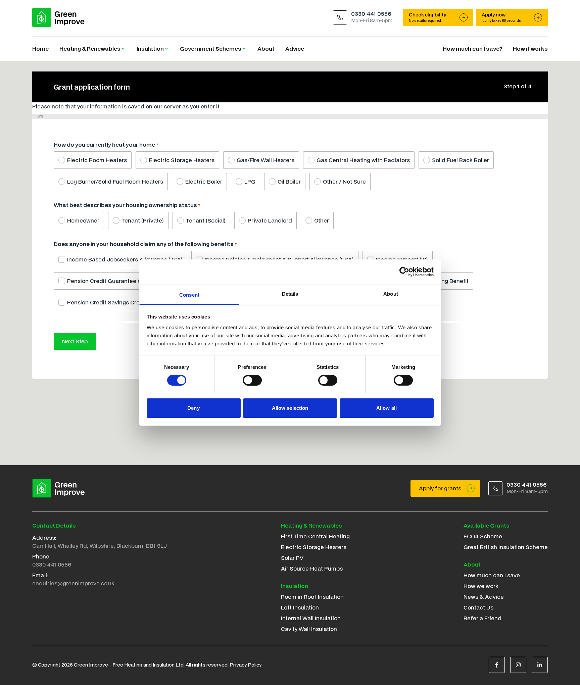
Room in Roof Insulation (312, 596)
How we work (481, 586)
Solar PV (292, 557)
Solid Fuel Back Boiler (460, 160)
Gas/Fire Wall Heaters (265, 160)
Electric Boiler (203, 181)
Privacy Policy (245, 665)
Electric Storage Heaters (181, 160)
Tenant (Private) (143, 220)
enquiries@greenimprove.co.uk (73, 583)
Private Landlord (270, 220)
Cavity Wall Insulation (309, 629)
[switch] (252, 380)
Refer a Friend (482, 618)
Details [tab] (290, 293)
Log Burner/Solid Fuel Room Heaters (115, 181)
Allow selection (290, 408)
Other (321, 220)
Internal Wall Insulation (311, 618)
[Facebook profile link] (497, 665)
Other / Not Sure (344, 181)
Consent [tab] (189, 294)
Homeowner (83, 220)
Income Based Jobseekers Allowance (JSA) (125, 259)
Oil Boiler (289, 181)
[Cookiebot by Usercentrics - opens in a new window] (404, 272)
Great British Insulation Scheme (506, 547)
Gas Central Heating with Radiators (363, 160)
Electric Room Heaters (97, 160)
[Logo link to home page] (58, 17)
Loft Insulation (300, 607)
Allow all (386, 408)
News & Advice (484, 596)
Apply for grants (440, 488)
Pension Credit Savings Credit (107, 302)
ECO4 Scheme (483, 536)
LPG (249, 181)
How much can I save (492, 575)
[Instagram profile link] (518, 665)
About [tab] (390, 293)
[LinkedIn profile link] (540, 665)
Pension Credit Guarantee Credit (110, 281)
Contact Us (478, 607)
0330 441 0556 (51, 564)
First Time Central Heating (315, 536)
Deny (193, 408)
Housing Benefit (447, 281)
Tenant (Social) (206, 220)
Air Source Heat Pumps (312, 568)
